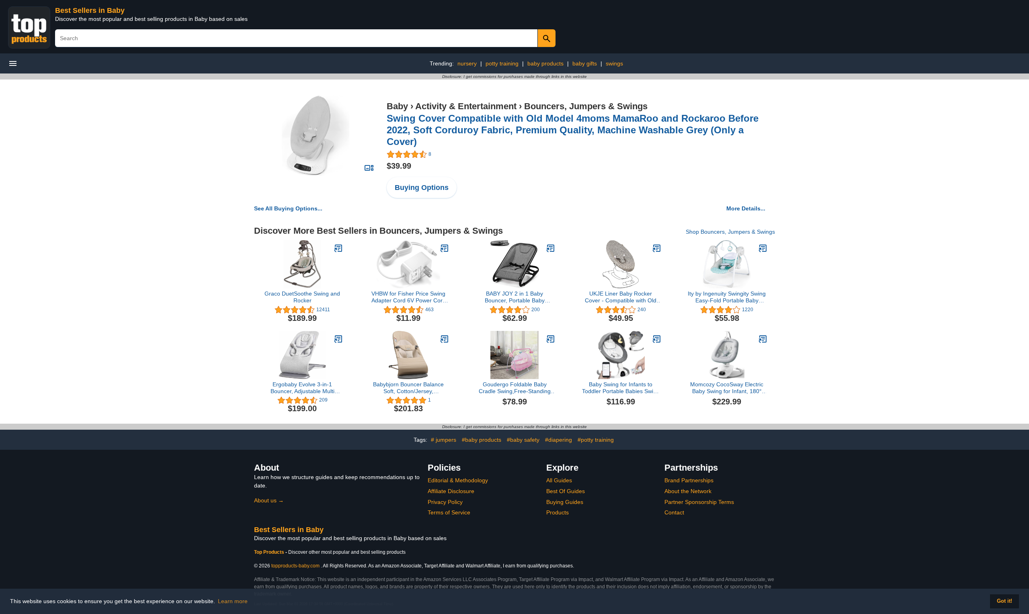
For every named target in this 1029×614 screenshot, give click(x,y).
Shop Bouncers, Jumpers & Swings (730, 231)
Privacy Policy (445, 502)
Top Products (269, 552)
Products (557, 512)
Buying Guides (564, 502)
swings (614, 63)
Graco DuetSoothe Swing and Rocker (302, 297)
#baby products (481, 440)
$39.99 (399, 165)
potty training (502, 63)
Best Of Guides (565, 491)
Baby (397, 106)
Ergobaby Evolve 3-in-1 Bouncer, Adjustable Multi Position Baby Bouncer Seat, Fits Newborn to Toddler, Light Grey (302, 388)
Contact (674, 512)
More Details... (745, 208)
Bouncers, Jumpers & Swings (586, 106)
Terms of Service (449, 512)
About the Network (687, 491)
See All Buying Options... (288, 208)
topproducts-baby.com (295, 566)
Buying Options (422, 188)
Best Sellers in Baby (90, 10)
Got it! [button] (1004, 601)
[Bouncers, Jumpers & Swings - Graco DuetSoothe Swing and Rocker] (338, 248)
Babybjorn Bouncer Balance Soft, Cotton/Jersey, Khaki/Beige (408, 388)
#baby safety (523, 440)
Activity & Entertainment (466, 106)
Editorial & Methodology (458, 480)
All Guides (559, 480)
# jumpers (443, 440)
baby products (545, 63)
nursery (467, 63)
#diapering (558, 440)
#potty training (596, 440)
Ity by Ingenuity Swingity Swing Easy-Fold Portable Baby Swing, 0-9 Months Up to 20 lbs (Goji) (727, 297)
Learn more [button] (233, 601)
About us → (269, 500)
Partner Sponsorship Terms (699, 502)
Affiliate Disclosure (451, 491)
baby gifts (584, 63)
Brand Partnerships (688, 480)
